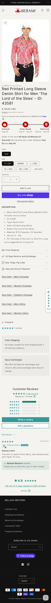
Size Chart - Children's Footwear (17, 295)
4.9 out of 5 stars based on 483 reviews (25, 486)
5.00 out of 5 (32, 394)
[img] (7, 441)
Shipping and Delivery (14, 515)
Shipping (5, 112)
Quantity (5, 174)
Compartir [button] (9, 322)
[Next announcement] (48, 2)
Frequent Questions (13, 531)
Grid (6, 154)
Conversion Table (12, 526)
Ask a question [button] (25, 426)
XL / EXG (8, 169)
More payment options (25, 201)
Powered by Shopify (34, 598)
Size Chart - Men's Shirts (13, 304)
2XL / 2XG (23, 169)
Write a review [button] (25, 419)
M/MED (20, 163)
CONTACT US (11, 509)
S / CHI (7, 163)
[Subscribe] (39, 547)
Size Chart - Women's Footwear (17, 286)
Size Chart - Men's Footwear (15, 276)
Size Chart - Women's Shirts (15, 313)
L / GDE (33, 163)
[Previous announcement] (2, 2)
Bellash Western (21, 598)
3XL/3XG (39, 169)
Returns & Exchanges (14, 520)
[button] (3, 10)
